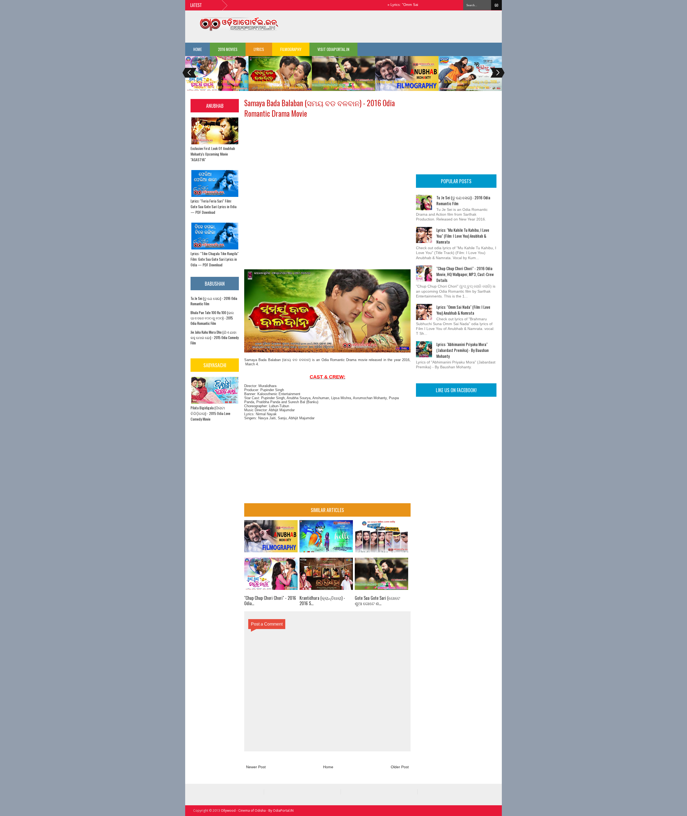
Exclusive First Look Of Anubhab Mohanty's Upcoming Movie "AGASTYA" (213, 153)
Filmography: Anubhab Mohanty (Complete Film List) (407, 84)
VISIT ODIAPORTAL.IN (333, 49)
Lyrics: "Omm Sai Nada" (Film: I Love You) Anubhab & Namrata (463, 310)
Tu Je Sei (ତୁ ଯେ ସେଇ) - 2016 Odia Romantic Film (463, 200)
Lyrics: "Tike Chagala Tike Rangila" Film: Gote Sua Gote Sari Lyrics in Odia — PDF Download (215, 259)
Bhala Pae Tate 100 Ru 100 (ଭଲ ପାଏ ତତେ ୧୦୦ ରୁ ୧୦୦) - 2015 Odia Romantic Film (212, 318)
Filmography (290, 49)
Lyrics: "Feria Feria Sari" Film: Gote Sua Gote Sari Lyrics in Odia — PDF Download (213, 206)
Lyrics (259, 49)
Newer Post (256, 767)
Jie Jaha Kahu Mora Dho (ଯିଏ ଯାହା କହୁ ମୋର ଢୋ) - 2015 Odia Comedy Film (215, 337)
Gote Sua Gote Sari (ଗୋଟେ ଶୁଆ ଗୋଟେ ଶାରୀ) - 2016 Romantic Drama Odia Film (343, 84)
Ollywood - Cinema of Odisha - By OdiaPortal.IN (257, 810)
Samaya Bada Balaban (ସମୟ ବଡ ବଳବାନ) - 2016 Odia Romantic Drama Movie (280, 84)
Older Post (400, 767)
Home (197, 49)
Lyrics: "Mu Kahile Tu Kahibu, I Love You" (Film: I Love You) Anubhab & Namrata (462, 236)
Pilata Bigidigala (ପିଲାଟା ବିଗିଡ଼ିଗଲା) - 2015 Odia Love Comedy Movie (210, 413)
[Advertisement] (405, 25)
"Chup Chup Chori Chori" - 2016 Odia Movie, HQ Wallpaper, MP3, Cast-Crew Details (217, 84)
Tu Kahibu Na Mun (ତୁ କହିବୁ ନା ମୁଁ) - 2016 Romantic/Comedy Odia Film (470, 84)
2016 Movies (227, 49)
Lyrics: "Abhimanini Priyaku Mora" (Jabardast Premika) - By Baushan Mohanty (462, 350)
